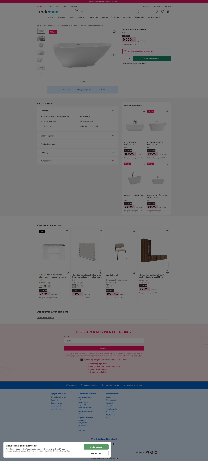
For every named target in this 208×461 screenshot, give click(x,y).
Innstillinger (96, 453)
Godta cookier (96, 447)
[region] (57, 450)
